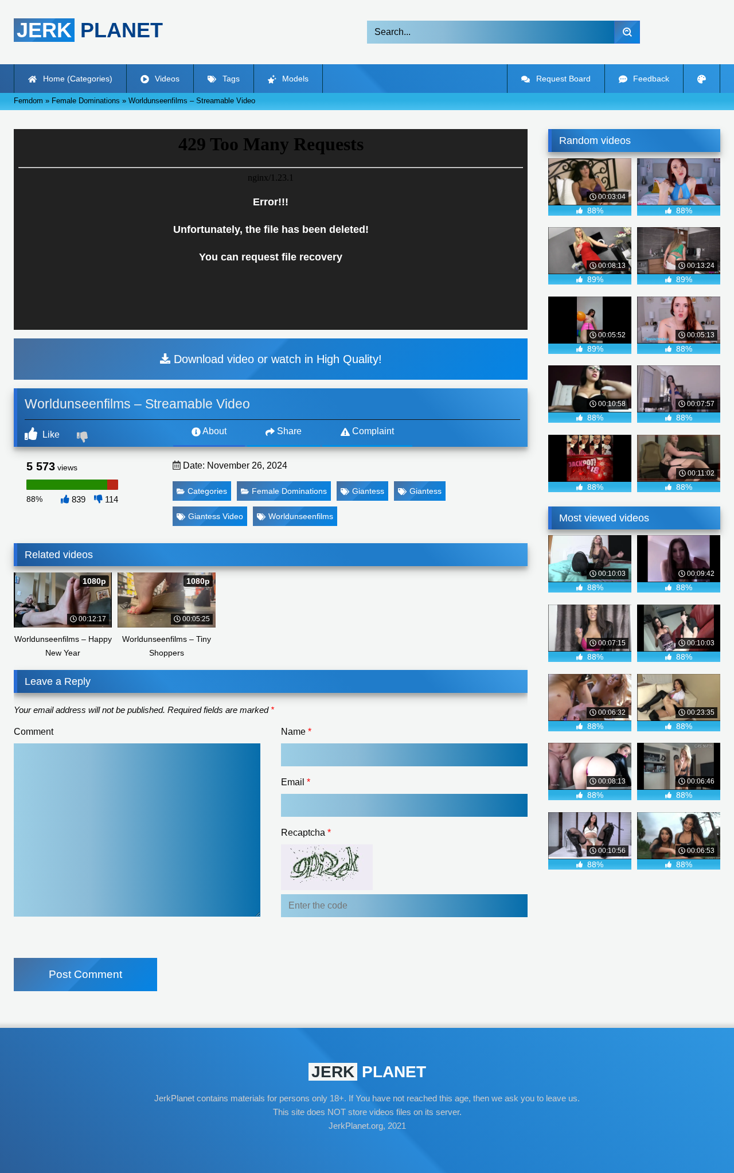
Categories (207, 491)
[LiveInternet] (367, 1147)
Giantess (368, 491)
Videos (166, 78)
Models (294, 78)
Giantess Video (215, 516)
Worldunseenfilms (300, 516)
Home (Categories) (76, 78)
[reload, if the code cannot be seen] (327, 887)
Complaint (372, 431)
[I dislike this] (84, 438)
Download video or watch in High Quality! (276, 359)
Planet (90, 30)
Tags (230, 78)
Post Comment (85, 974)
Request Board (562, 78)
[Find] (627, 32)
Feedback (650, 78)
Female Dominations (289, 491)
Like (50, 434)
